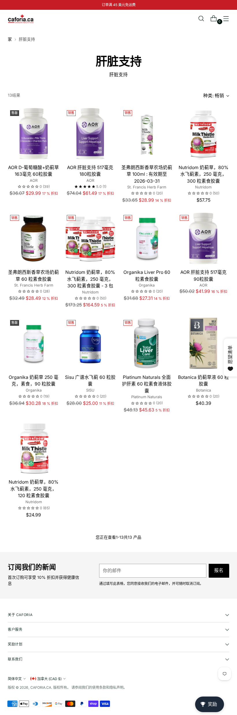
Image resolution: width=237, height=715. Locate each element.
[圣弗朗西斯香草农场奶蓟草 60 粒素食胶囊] (34, 238)
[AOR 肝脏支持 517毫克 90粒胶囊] (203, 238)
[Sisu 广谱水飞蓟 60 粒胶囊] (90, 343)
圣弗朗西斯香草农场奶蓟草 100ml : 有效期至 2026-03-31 (146, 174)
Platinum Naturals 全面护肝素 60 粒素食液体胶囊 (147, 384)
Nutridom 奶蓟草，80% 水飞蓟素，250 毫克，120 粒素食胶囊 (33, 488)
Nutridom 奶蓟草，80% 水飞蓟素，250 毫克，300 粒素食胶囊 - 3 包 (90, 279)
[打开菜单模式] (226, 19)
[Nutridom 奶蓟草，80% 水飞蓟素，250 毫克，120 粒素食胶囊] (34, 448)
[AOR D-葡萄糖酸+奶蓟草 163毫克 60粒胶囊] (34, 134)
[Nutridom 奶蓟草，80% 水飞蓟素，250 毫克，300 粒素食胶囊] (203, 134)
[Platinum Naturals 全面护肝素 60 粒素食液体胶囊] (147, 343)
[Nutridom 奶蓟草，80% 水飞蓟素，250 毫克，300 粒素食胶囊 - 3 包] (90, 238)
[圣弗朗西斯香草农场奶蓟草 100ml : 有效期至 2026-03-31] (147, 134)
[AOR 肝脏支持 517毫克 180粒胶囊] (90, 134)
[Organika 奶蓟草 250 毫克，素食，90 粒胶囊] (34, 343)
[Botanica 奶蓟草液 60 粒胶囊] (203, 343)
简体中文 (15, 679)
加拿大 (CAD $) (49, 679)
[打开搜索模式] (201, 19)
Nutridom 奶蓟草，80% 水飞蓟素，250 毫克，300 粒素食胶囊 (203, 174)
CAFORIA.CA (40, 687)
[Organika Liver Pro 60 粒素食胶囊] (147, 238)
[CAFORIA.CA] (21, 19)
